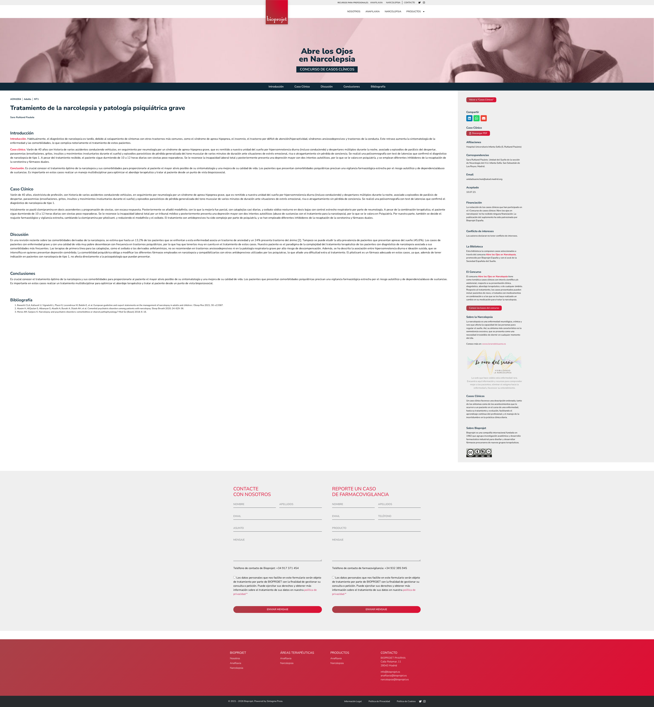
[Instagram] (424, 2)
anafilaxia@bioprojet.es (394, 675)
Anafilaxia (376, 2)
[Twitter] (419, 2)
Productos (413, 11)
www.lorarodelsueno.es (494, 343)
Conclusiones (352, 86)
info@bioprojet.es (390, 671)
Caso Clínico (302, 86)
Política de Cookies (406, 701)
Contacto (409, 2)
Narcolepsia (393, 2)
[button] (469, 118)
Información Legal (353, 701)
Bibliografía (378, 86)
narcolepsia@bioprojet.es (395, 679)
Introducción (276, 86)
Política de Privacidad (379, 701)
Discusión (327, 86)
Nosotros (353, 11)
